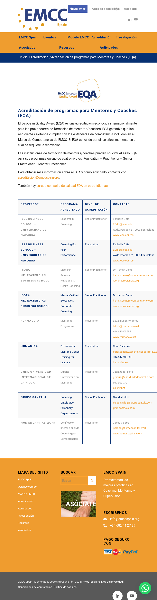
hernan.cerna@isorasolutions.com (133, 275)
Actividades (25, 508)
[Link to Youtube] (136, 19)
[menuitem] (78, 9)
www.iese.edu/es (123, 235)
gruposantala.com (124, 407)
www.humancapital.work (127, 433)
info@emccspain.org (124, 519)
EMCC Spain (25, 479)
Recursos (23, 522)
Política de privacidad (110, 581)
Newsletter (77, 9)
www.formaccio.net (124, 337)
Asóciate (130, 9)
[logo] (42, 19)
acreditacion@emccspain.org (38, 177)
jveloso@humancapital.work (130, 428)
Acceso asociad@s (106, 9)
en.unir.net (119, 387)
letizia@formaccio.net (126, 326)
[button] (145, 588)
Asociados (24, 530)
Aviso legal (89, 581)
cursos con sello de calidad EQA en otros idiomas (72, 186)
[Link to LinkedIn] (130, 19)
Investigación (26, 515)
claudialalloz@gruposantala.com (132, 402)
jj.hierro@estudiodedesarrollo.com (133, 377)
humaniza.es (120, 362)
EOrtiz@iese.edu (122, 224)
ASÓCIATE (81, 504)
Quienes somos (27, 486)
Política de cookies (65, 587)
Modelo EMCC (26, 494)
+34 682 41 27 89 (122, 525)
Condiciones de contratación (35, 587)
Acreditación (25, 501)
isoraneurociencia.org (126, 280)
